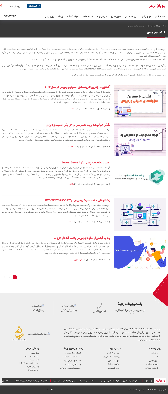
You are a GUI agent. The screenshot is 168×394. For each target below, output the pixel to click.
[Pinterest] (33, 389)
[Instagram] (13, 389)
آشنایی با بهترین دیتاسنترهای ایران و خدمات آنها (33, 381)
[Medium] (52, 389)
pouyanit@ (33, 370)
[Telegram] (8, 390)
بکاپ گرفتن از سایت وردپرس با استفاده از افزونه (82, 238)
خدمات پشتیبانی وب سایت (70, 368)
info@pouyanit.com (28, 363)
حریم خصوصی (114, 368)
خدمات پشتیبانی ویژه (72, 360)
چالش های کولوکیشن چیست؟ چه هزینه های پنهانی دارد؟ (123, 381)
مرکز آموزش (78, 259)
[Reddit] (37, 389)
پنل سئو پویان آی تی (73, 364)
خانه (164, 26)
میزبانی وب (102, 16)
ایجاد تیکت (33, 6)
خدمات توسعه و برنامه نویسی (69, 356)
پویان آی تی (49, 16)
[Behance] (42, 389)
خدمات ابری (160, 16)
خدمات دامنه (87, 16)
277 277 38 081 (31, 356)
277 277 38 (9, 16)
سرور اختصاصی (131, 16)
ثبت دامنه (154, 353)
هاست (155, 356)
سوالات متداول (114, 360)
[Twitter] (28, 389)
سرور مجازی (116, 16)
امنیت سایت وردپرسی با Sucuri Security (86, 162)
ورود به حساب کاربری (111, 356)
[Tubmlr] (47, 389)
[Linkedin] (18, 389)
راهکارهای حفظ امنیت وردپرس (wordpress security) (77, 200)
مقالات (72, 108)
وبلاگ (60, 16)
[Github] (3, 389)
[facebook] (23, 389)
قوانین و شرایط (114, 364)
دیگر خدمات (72, 16)
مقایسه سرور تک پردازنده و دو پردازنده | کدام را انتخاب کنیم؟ (76, 381)
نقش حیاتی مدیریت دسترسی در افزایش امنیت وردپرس (78, 125)
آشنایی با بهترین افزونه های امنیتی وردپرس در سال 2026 (77, 87)
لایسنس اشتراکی (151, 368)
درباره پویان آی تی (113, 353)
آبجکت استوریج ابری (73, 353)
